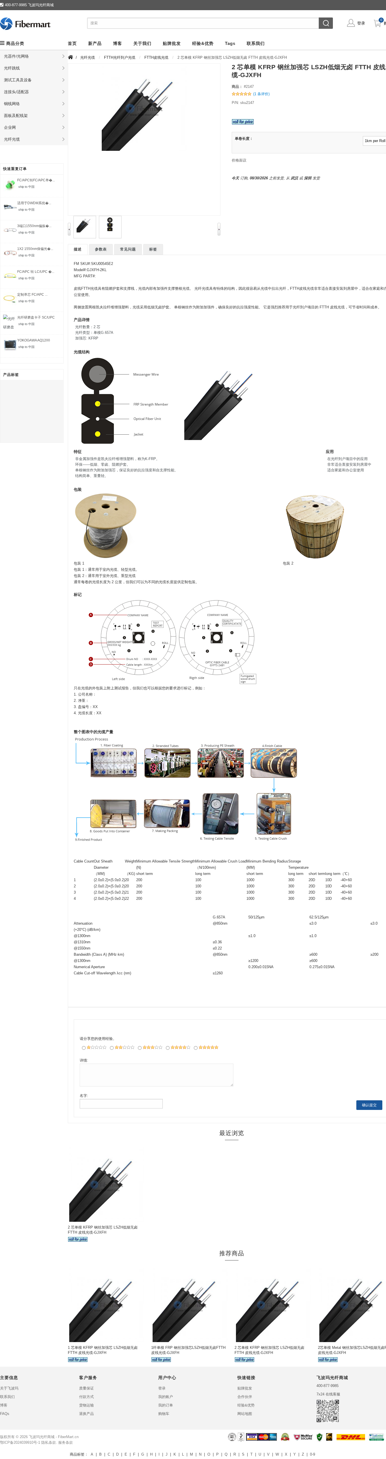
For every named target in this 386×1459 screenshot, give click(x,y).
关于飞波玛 (9, 1388)
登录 (361, 23)
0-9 (312, 1454)
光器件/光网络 (16, 56)
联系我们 (7, 1397)
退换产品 (86, 1414)
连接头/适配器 (16, 92)
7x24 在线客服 (328, 1394)
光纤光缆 (12, 139)
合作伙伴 (244, 1397)
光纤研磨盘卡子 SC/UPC (36, 317)
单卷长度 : (243, 138)
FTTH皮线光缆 (156, 57)
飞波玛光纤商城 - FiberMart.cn (54, 1437)
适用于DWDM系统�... (34, 203)
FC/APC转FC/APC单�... (36, 180)
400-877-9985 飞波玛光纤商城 (29, 5)
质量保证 (86, 1388)
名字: (84, 1096)
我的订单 (165, 1405)
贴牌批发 (244, 1388)
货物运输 (86, 1405)
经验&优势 (246, 1405)
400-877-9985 (327, 1386)
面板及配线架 (16, 115)
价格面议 (239, 160)
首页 (72, 43)
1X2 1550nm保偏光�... (35, 249)
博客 (3, 1405)
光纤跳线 (12, 68)
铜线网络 (12, 103)
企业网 (10, 127)
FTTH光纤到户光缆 (119, 57)
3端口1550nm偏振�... (34, 226)
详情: (84, 1060)
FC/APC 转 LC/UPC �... (35, 272)
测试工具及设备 (18, 80)
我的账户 (165, 1397)
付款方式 (86, 1397)
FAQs (4, 1414)
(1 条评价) (261, 94)
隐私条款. (49, 1442)
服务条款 (65, 1442)
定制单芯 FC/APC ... (32, 295)
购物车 (163, 1414)
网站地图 (244, 1414)
